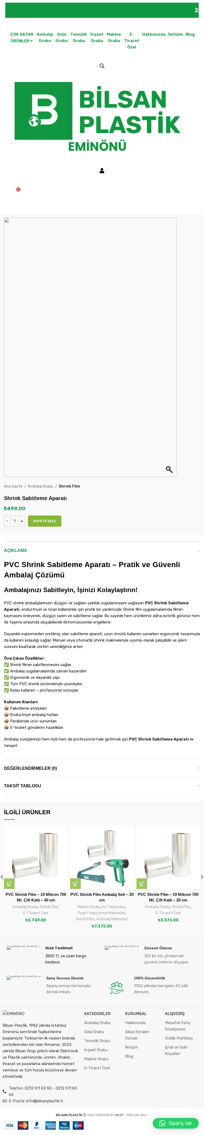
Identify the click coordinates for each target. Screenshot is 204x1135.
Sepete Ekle (44, 521)
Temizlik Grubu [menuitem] (78, 37)
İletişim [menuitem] (175, 34)
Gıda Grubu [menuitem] (62, 37)
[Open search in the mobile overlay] (102, 66)
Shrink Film (69, 486)
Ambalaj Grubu (41, 486)
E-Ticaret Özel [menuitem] (131, 40)
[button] (9, 883)
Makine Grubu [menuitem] (114, 37)
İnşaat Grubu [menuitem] (96, 37)
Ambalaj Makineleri (112, 919)
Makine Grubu (89, 907)
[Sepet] (16, 192)
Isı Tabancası (114, 907)
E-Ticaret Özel (35, 913)
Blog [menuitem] (190, 34)
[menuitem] (21, 37)
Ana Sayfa (13, 486)
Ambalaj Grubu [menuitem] (45, 37)
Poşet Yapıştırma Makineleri (101, 913)
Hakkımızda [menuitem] (153, 34)
